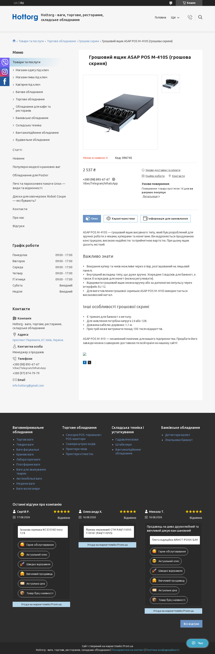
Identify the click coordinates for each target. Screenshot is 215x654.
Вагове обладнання (29, 92)
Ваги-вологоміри (28, 488)
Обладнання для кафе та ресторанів (33, 108)
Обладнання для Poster (30, 175)
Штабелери (123, 444)
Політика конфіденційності (162, 650)
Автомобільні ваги (29, 478)
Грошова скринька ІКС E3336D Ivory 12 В (41, 531)
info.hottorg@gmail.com (28, 385)
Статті (17, 150)
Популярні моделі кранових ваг (36, 167)
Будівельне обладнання (33, 139)
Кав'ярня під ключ (28, 84)
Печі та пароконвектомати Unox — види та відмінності (39, 186)
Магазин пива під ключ (31, 77)
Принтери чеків (76, 449)
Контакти (20, 209)
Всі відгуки (191, 623)
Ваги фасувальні (27, 449)
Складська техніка (28, 125)
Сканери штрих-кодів (81, 444)
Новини (18, 158)
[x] (89, 363)
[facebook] (85, 363)
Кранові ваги (25, 454)
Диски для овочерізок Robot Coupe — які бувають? (39, 198)
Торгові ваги (24, 439)
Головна (160, 17)
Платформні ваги (28, 464)
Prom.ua (128, 646)
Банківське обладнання (32, 118)
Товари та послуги (31, 41)
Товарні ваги (25, 444)
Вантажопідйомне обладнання (37, 132)
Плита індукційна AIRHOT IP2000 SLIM (175, 539)
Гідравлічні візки (126, 439)
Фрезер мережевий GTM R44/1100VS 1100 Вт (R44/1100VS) (108, 531)
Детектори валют (177, 435)
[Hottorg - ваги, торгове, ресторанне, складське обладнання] (25, 17)
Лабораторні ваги (28, 459)
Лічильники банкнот (179, 440)
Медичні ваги (25, 483)
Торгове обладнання (61, 41)
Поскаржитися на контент (128, 650)
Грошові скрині (89, 41)
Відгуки (18, 226)
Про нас (18, 217)
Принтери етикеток (79, 454)
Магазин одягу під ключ (32, 70)
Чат (200, 643)
